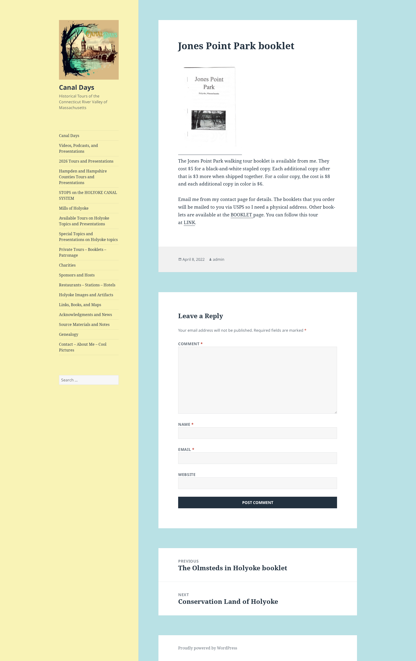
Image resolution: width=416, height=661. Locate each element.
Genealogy (68, 334)
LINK (189, 222)
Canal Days (76, 87)
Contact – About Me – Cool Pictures (82, 347)
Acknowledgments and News (85, 314)
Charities (67, 265)
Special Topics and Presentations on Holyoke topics (88, 236)
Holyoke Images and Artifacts (86, 294)
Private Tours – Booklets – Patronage (82, 252)
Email (186, 449)
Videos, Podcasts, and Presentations (78, 148)
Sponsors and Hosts (77, 275)
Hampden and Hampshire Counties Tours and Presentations (83, 176)
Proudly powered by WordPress (207, 648)
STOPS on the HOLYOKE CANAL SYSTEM (88, 195)
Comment (190, 343)
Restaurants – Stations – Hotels (87, 285)
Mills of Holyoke (74, 208)
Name (186, 424)
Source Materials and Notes (84, 324)
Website (186, 474)
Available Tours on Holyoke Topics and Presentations (84, 221)
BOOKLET (242, 215)
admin (218, 259)
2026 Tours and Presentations (86, 161)
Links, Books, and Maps (80, 304)
